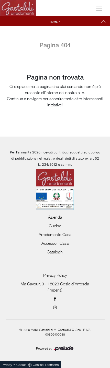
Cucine (55, 226)
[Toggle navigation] (99, 8)
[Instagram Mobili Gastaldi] (55, 307)
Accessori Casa (55, 243)
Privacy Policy (55, 275)
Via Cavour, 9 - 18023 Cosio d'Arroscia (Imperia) (55, 287)
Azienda (55, 217)
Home (54, 21)
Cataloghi (55, 252)
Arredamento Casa (55, 234)
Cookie (21, 365)
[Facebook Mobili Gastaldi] (55, 299)
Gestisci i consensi (46, 365)
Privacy (7, 365)
